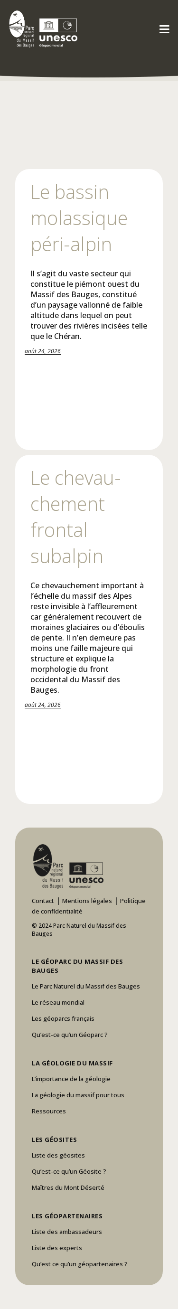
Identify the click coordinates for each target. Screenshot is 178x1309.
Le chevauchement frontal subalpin (75, 516)
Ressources (49, 1111)
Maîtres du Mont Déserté (68, 1187)
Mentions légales (87, 900)
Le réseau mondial (58, 1002)
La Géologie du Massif (72, 1063)
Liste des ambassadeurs (67, 1231)
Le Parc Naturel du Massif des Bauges (86, 986)
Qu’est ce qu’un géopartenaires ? (80, 1264)
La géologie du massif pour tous (78, 1095)
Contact (43, 900)
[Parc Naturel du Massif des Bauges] (41, 28)
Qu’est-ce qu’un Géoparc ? (70, 1034)
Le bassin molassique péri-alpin (79, 218)
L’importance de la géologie (71, 1078)
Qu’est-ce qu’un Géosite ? (69, 1171)
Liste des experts (57, 1247)
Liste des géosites (58, 1155)
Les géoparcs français (63, 1018)
